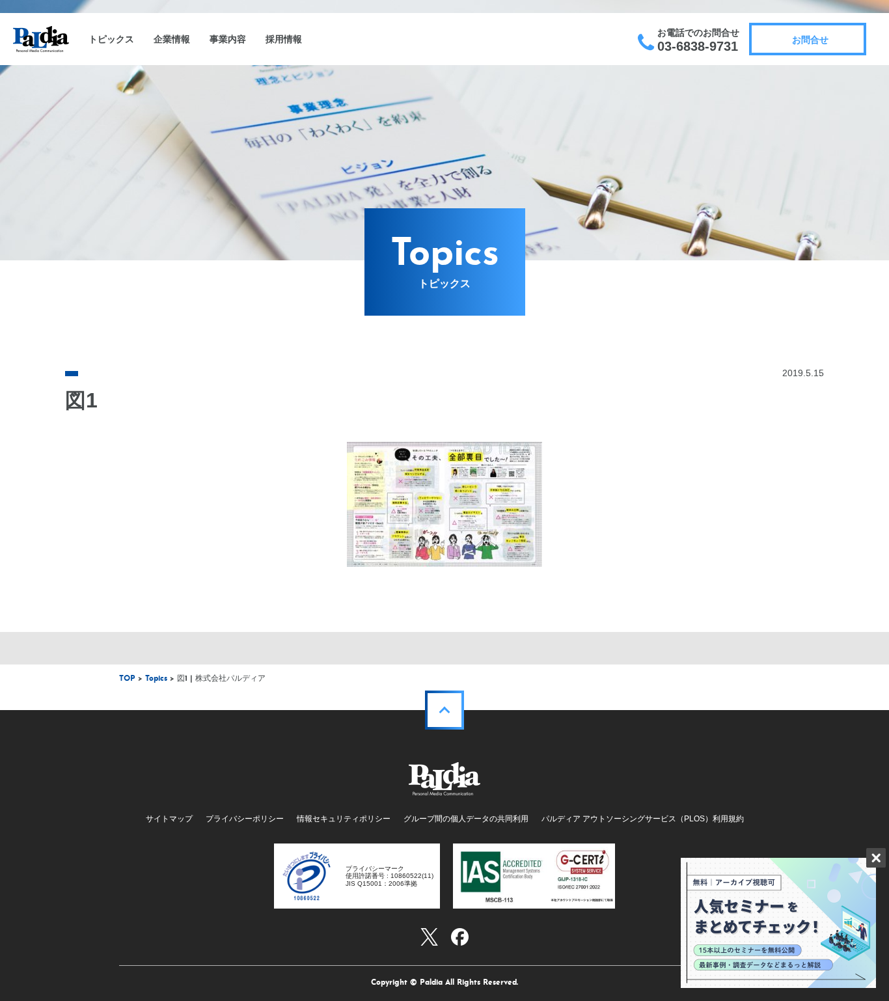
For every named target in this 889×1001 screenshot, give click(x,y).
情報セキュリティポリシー (343, 818)
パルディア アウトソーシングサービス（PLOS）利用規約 (642, 818)
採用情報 (284, 39)
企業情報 (172, 39)
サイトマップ (169, 818)
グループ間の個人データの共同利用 (465, 818)
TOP (127, 679)
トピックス (111, 39)
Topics (156, 679)
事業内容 (228, 39)
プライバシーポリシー (245, 818)
